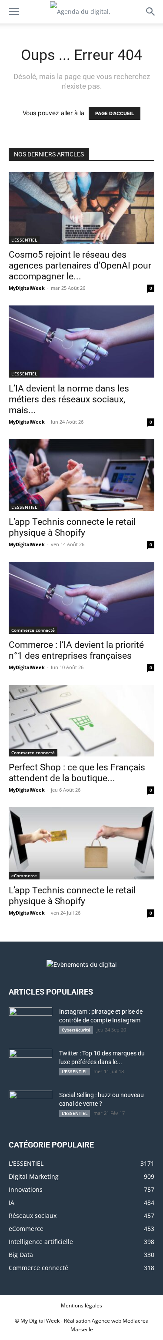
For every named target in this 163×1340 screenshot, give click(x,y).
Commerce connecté (33, 630)
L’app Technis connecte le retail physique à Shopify (72, 527)
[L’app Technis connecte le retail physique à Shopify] (81, 475)
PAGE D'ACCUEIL (114, 113)
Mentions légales (81, 1305)
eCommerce (24, 875)
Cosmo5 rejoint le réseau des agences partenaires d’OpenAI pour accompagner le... (80, 265)
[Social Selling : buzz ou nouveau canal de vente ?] (30, 1106)
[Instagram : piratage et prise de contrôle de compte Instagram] (30, 1022)
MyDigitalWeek (27, 288)
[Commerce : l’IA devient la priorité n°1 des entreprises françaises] (81, 598)
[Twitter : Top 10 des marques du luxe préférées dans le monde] (30, 1064)
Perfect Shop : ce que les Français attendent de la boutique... (77, 772)
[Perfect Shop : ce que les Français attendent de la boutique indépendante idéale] (81, 720)
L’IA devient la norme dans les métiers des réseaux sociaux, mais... (69, 399)
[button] (14, 11)
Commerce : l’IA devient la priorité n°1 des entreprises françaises (76, 650)
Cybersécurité (76, 1030)
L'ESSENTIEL (24, 240)
